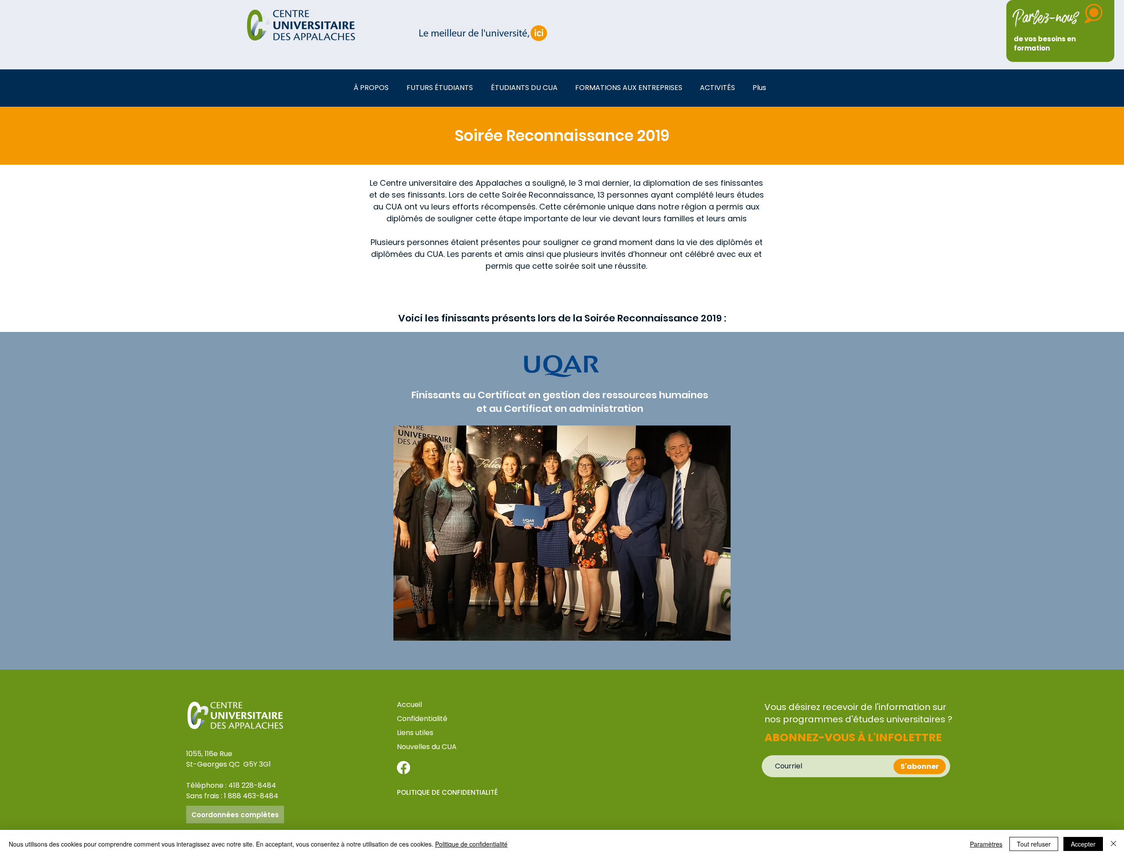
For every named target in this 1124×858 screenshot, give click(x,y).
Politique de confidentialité (471, 844)
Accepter (1083, 844)
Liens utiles (416, 733)
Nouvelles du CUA (427, 747)
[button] (373, 87)
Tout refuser (1034, 844)
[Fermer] (1113, 844)
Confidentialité (422, 719)
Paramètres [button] (986, 844)
